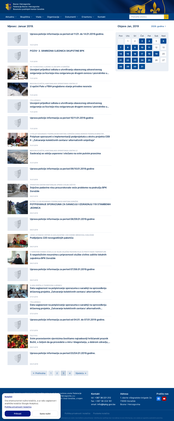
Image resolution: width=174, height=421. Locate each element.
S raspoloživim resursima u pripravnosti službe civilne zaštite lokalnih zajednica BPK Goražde (68, 256)
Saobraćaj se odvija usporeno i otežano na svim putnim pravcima (65, 153)
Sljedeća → (81, 373)
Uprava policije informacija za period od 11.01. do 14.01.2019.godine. (67, 34)
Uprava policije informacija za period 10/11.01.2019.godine (61, 117)
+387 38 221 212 (103, 397)
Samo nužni (45, 413)
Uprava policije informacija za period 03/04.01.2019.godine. (62, 353)
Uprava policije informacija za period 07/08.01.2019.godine (62, 269)
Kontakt (101, 17)
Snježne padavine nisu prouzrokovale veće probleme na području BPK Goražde (68, 189)
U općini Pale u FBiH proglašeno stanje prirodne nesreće (61, 86)
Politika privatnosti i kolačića (77, 413)
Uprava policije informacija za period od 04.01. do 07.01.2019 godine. (67, 319)
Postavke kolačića (101, 413)
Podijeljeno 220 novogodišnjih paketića (51, 237)
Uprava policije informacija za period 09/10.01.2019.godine (62, 168)
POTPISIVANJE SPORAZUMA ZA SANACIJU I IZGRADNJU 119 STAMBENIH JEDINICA (70, 206)
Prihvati (17, 413)
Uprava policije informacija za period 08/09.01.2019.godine (62, 219)
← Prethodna (39, 373)
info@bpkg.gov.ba (106, 404)
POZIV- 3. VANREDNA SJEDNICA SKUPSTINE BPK (57, 50)
